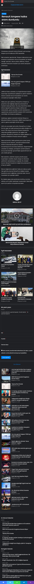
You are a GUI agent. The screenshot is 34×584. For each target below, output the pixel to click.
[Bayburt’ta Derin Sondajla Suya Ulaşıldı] (8, 276)
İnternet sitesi (4, 344)
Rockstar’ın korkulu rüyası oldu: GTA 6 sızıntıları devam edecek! (22, 463)
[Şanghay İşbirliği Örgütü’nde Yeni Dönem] (6, 485)
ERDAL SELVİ (7, 23)
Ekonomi (10, 10)
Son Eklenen (17, 364)
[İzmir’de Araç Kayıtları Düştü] (8, 259)
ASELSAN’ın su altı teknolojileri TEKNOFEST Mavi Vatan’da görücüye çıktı (20, 407)
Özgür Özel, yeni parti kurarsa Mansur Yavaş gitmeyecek (20, 470)
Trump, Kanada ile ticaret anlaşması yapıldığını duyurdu (25, 266)
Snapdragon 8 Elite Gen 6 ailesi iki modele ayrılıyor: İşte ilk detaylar (21, 456)
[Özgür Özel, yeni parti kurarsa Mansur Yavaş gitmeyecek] (6, 471)
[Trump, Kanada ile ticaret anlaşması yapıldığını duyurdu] (25, 259)
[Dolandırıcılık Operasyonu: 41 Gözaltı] (25, 292)
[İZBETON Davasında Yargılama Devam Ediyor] (6, 379)
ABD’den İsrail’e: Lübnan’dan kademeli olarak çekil (20, 498)
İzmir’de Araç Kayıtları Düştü (7, 265)
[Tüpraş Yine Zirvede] (5, 76)
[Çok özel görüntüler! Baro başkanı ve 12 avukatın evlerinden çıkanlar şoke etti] (6, 372)
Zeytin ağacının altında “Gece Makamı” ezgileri (20, 442)
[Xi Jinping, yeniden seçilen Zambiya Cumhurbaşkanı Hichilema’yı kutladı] (6, 393)
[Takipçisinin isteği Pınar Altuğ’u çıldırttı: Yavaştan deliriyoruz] (6, 401)
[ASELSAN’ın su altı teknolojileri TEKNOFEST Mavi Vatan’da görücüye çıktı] (6, 408)
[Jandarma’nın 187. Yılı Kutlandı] (6, 507)
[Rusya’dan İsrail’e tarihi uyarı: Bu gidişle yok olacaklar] (6, 415)
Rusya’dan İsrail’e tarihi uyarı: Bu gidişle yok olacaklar (21, 414)
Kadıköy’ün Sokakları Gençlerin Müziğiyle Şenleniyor (20, 428)
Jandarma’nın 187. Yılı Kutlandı (20, 504)
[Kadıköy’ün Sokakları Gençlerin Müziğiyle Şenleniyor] (6, 429)
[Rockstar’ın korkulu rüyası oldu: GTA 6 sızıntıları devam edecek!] (6, 464)
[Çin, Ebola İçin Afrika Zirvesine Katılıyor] (6, 493)
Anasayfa (5, 10)
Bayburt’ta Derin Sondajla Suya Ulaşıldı (8, 282)
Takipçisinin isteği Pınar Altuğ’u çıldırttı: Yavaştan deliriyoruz (21, 399)
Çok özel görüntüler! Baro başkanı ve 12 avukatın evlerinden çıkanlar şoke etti (21, 371)
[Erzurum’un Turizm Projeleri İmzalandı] (8, 292)
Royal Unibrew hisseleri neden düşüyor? (24, 273)
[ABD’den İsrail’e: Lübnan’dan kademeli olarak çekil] (6, 500)
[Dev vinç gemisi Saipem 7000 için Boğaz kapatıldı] (5, 84)
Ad (2, 332)
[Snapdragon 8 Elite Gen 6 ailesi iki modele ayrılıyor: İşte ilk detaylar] (6, 457)
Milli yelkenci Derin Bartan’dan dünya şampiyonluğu (20, 421)
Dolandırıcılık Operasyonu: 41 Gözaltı (24, 298)
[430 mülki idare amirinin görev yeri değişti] (6, 450)
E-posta (3, 338)
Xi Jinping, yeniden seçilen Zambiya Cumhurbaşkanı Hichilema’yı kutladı (22, 392)
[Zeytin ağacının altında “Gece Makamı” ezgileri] (6, 443)
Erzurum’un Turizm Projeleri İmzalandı (6, 298)
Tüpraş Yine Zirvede (9, 1)
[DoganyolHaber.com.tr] (17, 5)
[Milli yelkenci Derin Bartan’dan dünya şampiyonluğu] (6, 422)
